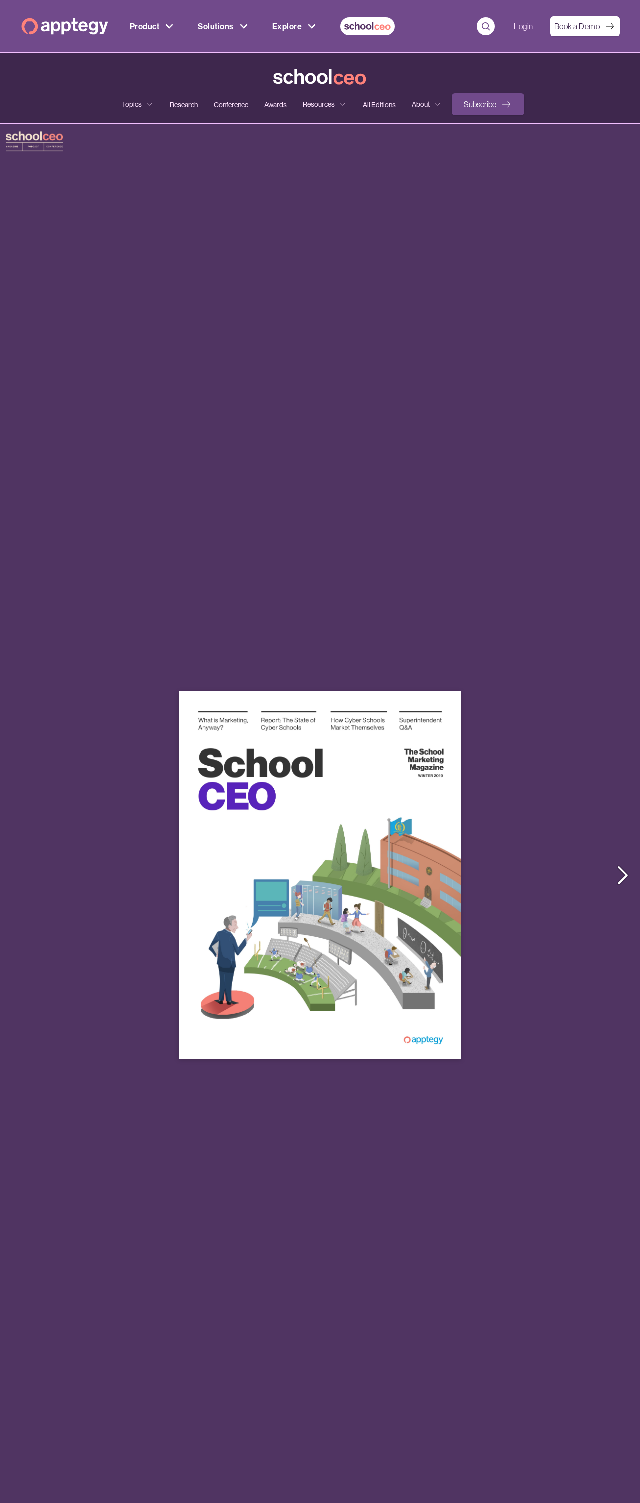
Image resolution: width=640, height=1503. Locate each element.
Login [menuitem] (523, 26)
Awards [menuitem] (275, 104)
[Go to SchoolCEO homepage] (320, 77)
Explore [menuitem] (287, 26)
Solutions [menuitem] (216, 26)
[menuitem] (367, 26)
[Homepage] (65, 26)
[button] (488, 104)
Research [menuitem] (184, 104)
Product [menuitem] (145, 26)
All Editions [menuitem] (379, 104)
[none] (138, 104)
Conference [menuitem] (231, 104)
